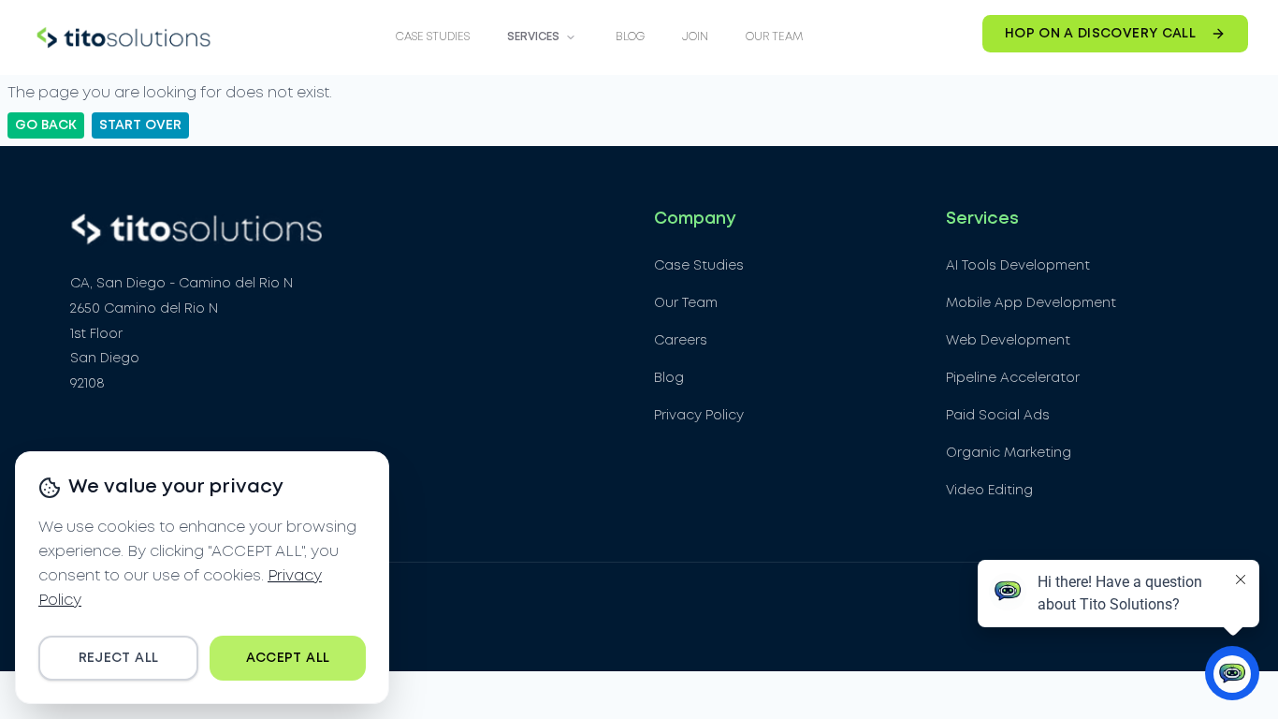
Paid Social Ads (998, 415)
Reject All (119, 658)
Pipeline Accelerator (1013, 378)
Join (695, 37)
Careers (680, 340)
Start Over (140, 125)
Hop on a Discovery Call (1100, 33)
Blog (630, 37)
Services (533, 37)
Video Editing (989, 490)
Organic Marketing (1008, 453)
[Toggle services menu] (570, 37)
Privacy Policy (699, 415)
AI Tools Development (1018, 265)
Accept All (288, 658)
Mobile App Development (1031, 303)
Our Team (774, 37)
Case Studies (433, 37)
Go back (46, 125)
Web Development (1008, 340)
